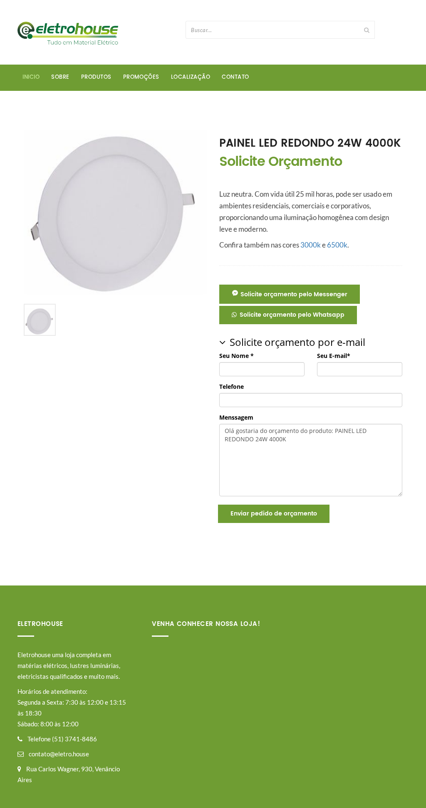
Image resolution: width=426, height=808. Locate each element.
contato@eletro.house (59, 754)
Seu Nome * (236, 356)
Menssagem (236, 417)
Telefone (231, 386)
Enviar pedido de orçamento (273, 513)
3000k (310, 244)
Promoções (141, 77)
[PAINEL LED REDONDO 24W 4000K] (115, 212)
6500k (337, 244)
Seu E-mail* (333, 356)
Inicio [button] (31, 77)
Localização (191, 77)
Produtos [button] (96, 77)
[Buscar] (367, 30)
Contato (235, 77)
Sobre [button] (60, 77)
